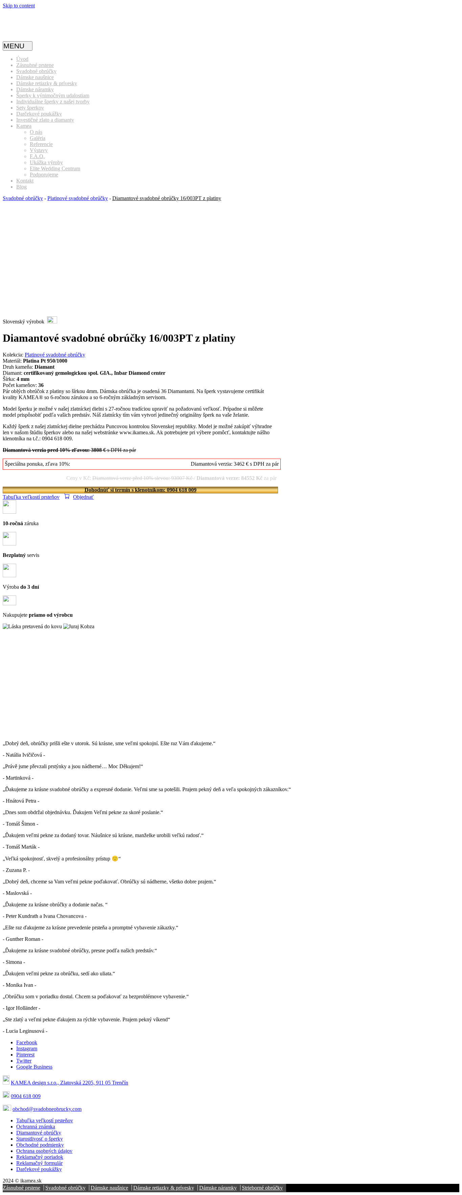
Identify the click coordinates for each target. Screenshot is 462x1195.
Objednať (83, 497)
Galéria (37, 138)
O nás (36, 132)
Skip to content (19, 5)
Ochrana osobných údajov (44, 1151)
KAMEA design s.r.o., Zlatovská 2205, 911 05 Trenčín (69, 1083)
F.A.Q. (37, 156)
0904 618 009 (26, 1096)
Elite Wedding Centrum (55, 168)
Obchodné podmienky (40, 1145)
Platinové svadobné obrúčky (77, 198)
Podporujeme (44, 174)
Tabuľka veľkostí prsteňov (31, 497)
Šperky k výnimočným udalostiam (52, 95)
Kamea (23, 126)
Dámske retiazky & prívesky (46, 83)
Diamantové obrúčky (38, 1133)
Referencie (41, 144)
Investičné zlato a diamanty (45, 120)
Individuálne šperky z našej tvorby (53, 101)
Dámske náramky (35, 89)
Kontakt (24, 181)
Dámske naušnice (35, 77)
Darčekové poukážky (39, 114)
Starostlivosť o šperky (39, 1139)
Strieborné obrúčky (262, 1188)
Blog (21, 187)
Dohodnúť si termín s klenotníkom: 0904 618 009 (141, 490)
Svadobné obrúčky (36, 71)
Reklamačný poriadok (39, 1157)
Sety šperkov (30, 108)
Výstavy (39, 150)
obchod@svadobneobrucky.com (47, 1109)
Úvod (22, 59)
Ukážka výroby (46, 162)
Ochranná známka (35, 1126)
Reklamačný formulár (39, 1163)
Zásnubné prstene (35, 65)
